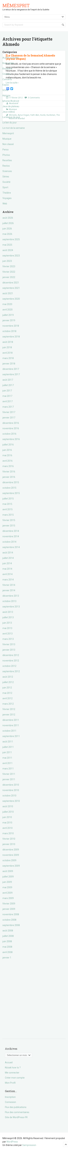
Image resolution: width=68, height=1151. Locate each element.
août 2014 (7, 552)
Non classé (8, 144)
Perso (5, 149)
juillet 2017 (8, 385)
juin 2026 (7, 228)
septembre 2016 (11, 439)
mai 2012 (7, 693)
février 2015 (8, 520)
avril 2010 (7, 828)
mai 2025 (7, 244)
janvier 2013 (8, 649)
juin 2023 (7, 261)
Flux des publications (15, 1107)
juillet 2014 (8, 558)
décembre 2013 (10, 595)
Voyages (7, 198)
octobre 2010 (9, 795)
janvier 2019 (8, 320)
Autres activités (10, 57)
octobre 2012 (9, 666)
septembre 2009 (11, 865)
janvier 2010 (8, 844)
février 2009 (8, 903)
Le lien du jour (9, 122)
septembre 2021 (11, 288)
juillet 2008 (8, 936)
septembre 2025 (11, 239)
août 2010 (7, 806)
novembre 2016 (10, 428)
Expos (5, 84)
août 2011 (7, 741)
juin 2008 (7, 941)
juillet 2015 (8, 498)
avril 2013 (7, 633)
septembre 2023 (11, 255)
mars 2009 (8, 898)
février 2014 (8, 585)
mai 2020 (7, 304)
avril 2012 (7, 698)
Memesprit (8, 133)
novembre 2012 (10, 660)
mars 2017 (8, 406)
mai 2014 (7, 568)
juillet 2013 (8, 617)
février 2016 (8, 471)
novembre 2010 (10, 790)
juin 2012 (7, 687)
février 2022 (8, 271)
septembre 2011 (11, 736)
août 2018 (7, 342)
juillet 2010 (8, 811)
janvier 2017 (8, 417)
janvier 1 (6, 957)
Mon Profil (10, 1082)
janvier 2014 (8, 590)
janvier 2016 (8, 477)
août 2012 (7, 676)
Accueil (9, 1062)
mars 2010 (8, 833)
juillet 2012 (8, 682)
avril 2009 (7, 892)
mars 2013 (8, 639)
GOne (5, 90)
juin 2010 (7, 817)
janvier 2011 (8, 779)
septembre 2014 (11, 547)
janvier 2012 (8, 714)
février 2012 (8, 709)
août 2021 (7, 293)
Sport (5, 187)
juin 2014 (7, 563)
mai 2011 (7, 757)
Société (6, 182)
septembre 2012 (11, 671)
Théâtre (6, 192)
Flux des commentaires (17, 1112)
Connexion (10, 1102)
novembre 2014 (10, 536)
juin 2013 (7, 622)
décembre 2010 (10, 784)
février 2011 (8, 774)
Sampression (29, 1145)
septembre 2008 (11, 925)
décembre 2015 (10, 482)
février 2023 (8, 266)
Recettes (7, 160)
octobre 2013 (9, 601)
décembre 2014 (10, 531)
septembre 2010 (11, 801)
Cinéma (6, 74)
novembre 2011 (10, 725)
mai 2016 (7, 455)
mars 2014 (8, 579)
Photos (6, 155)
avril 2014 (7, 574)
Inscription (10, 1097)
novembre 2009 (10, 855)
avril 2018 (7, 352)
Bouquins (7, 68)
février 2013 (8, 644)
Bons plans (8, 63)
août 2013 (7, 612)
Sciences (7, 171)
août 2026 (7, 217)
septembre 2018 (11, 336)
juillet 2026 (8, 223)
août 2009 (7, 871)
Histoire (6, 95)
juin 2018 (7, 347)
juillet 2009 (8, 876)
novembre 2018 (10, 325)
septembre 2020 (11, 298)
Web (4, 203)
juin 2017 (7, 390)
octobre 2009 (9, 860)
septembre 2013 (11, 606)
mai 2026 (7, 234)
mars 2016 (8, 466)
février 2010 (8, 838)
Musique (6, 138)
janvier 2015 (8, 525)
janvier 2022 (8, 277)
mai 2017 (7, 396)
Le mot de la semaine (13, 128)
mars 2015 (8, 514)
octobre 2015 (9, 487)
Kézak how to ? (13, 1067)
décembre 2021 (10, 282)
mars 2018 (8, 358)
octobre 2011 (9, 730)
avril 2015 (7, 509)
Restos (6, 165)
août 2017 (7, 379)
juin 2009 (7, 882)
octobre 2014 (9, 541)
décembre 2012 (10, 655)
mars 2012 (8, 703)
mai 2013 (7, 628)
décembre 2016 (10, 423)
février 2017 (8, 412)
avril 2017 (7, 401)
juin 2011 (7, 752)
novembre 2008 (10, 914)
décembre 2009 (10, 849)
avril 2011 (7, 763)
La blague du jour (11, 117)
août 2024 (7, 250)
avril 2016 (7, 460)
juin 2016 (7, 450)
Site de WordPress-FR (16, 1117)
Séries (5, 176)
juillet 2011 (8, 747)
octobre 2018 (9, 331)
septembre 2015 (11, 493)
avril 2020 (7, 309)
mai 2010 (7, 822)
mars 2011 (8, 768)
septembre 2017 (11, 374)
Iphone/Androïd (10, 101)
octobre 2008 (9, 919)
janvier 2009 (8, 909)
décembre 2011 (10, 720)
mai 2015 (7, 504)
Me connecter (12, 1072)
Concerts (7, 79)
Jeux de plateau (10, 106)
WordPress (12, 1141)
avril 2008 (7, 952)
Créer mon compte (15, 1077)
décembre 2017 (10, 369)
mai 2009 (7, 887)
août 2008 (7, 930)
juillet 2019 (8, 315)
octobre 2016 (9, 433)
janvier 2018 (8, 363)
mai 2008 (7, 946)
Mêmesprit (16, 5)
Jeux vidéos (8, 111)
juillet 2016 (8, 444)
